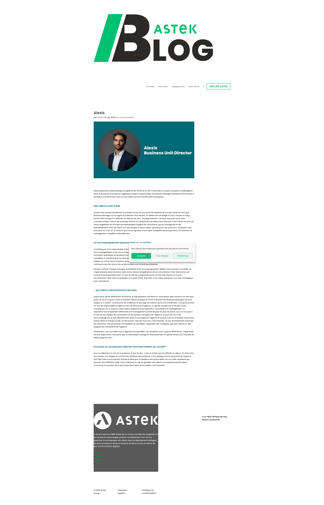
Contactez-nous (175, 438)
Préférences (183, 256)
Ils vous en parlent (125, 117)
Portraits (150, 86)
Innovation (163, 86)
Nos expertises (174, 416)
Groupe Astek (174, 423)
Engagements (178, 86)
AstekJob (171, 431)
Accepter (141, 256)
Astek (100, 117)
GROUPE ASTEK (218, 86)
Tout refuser (162, 256)
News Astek (193, 86)
